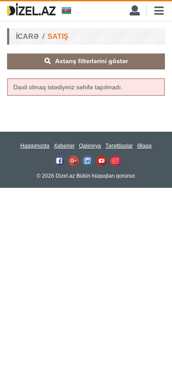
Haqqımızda (34, 146)
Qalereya (90, 146)
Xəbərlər (64, 146)
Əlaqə (144, 146)
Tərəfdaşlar (119, 146)
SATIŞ (58, 36)
